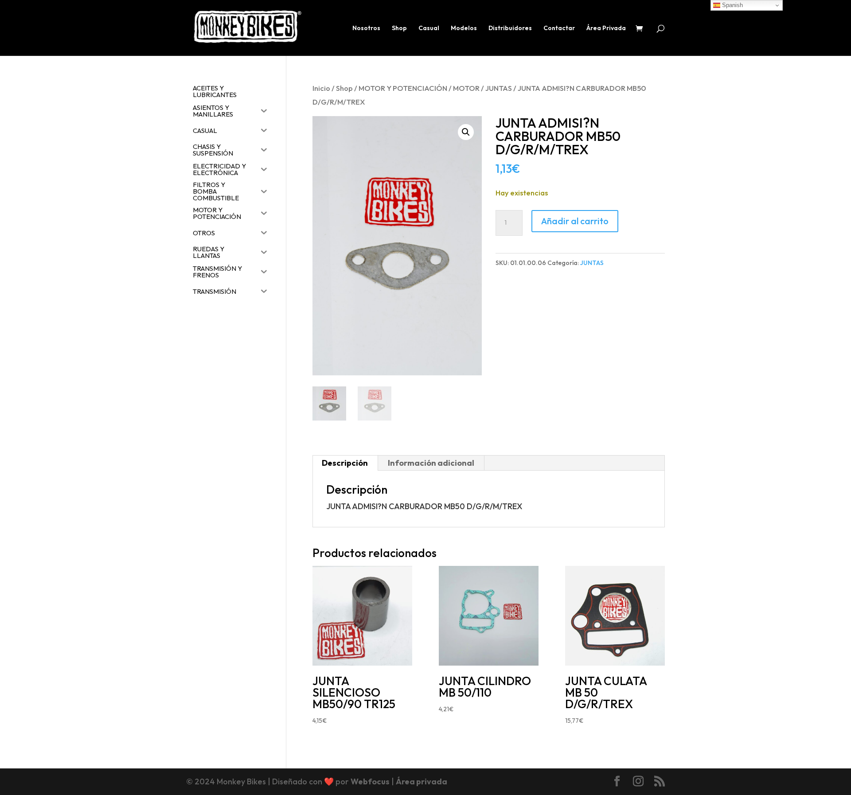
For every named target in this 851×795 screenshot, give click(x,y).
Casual (428, 28)
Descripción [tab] (345, 463)
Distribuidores (510, 28)
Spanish (731, 5)
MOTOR (466, 88)
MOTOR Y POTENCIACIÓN (403, 88)
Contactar (559, 28)
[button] (466, 132)
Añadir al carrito (575, 220)
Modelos (464, 28)
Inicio (321, 88)
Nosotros (366, 28)
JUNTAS (498, 88)
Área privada (421, 781)
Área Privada (606, 28)
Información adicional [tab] (431, 463)
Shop (399, 28)
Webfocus (370, 781)
